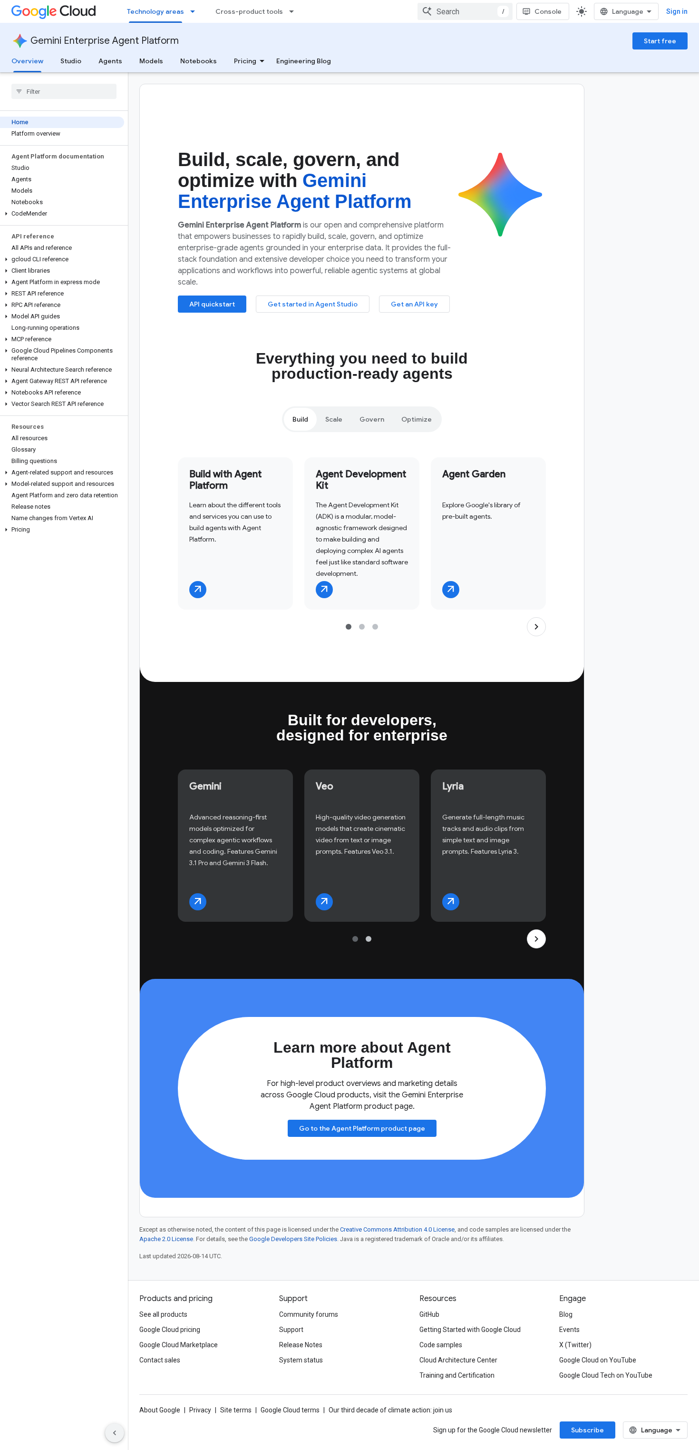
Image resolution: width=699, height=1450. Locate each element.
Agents (110, 61)
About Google (159, 1410)
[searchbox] (63, 91)
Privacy (200, 1410)
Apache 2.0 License (166, 1239)
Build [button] (300, 419)
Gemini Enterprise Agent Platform (104, 41)
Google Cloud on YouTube (597, 1360)
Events (569, 1329)
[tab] (300, 419)
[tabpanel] (362, 546)
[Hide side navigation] (114, 1432)
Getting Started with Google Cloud (470, 1329)
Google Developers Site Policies (293, 1239)
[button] (62, 213)
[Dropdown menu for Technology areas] (195, 11)
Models (151, 61)
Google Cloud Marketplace (178, 1345)
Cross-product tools (249, 11)
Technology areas (155, 11)
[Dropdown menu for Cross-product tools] (294, 11)
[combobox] (465, 11)
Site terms (236, 1410)
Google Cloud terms (290, 1410)
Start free (660, 41)
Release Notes (300, 1345)
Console (548, 11)
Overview (27, 61)
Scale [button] (333, 419)
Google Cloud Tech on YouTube (605, 1375)
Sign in (677, 11)
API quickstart (212, 304)
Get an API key (414, 304)
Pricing (245, 61)
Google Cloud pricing (169, 1329)
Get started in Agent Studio (313, 304)
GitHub (429, 1314)
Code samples (440, 1345)
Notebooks (198, 61)
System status (301, 1360)
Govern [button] (371, 419)
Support (291, 1329)
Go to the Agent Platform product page (362, 1128)
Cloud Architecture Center (458, 1360)
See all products (163, 1314)
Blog (566, 1314)
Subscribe (587, 1430)
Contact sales (159, 1360)
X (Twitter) (575, 1345)
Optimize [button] (416, 419)
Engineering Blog (303, 61)
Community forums (308, 1314)
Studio (70, 61)
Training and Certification (457, 1375)
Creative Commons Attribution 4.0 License (397, 1229)
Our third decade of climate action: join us (390, 1410)
